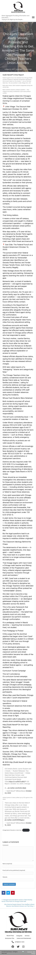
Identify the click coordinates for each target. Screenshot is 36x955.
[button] (33, 17)
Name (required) (7, 863)
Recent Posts (10, 935)
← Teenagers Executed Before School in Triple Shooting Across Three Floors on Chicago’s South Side (17, 900)
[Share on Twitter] (8, 893)
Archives (27, 935)
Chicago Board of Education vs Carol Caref (12, 830)
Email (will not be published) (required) (14, 870)
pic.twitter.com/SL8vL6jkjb (17, 788)
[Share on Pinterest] (13, 893)
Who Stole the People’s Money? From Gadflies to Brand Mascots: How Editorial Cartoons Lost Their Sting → (19, 905)
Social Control (28, 69)
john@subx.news (19, 942)
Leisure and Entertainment (24, 938)
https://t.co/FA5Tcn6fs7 (17, 781)
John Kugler (19, 69)
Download (26, 830)
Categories (19, 935)
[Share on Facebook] (3, 893)
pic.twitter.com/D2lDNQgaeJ (14, 820)
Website (5, 877)
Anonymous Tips (9, 938)
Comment (5, 845)
